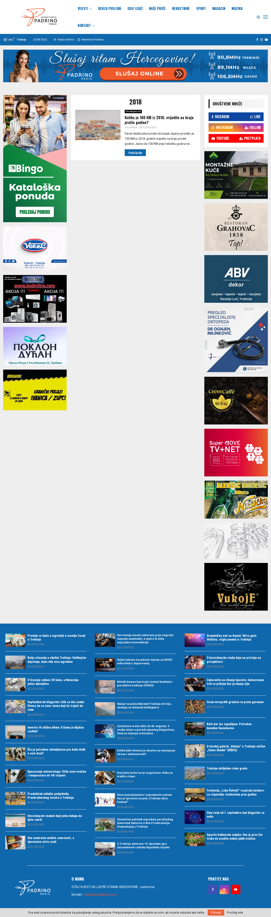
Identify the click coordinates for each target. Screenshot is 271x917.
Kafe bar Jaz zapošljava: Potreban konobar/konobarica (229, 726)
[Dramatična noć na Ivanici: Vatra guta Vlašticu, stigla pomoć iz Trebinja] (195, 640)
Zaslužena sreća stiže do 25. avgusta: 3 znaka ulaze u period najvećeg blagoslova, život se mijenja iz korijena (146, 729)
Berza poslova (109, 8)
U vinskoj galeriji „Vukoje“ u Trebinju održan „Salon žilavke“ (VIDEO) (236, 748)
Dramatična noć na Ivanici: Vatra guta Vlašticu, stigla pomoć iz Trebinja (231, 637)
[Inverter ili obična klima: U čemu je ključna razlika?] (15, 732)
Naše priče (157, 8)
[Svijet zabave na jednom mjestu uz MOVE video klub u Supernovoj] (105, 664)
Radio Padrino (65, 39)
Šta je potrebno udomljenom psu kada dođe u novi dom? (56, 751)
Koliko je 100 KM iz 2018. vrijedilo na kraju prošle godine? (159, 120)
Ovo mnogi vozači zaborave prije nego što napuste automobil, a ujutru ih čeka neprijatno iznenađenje (145, 639)
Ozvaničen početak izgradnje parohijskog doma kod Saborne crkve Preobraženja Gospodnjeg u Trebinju (145, 823)
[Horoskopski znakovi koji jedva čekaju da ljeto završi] (15, 820)
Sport (201, 8)
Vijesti (83, 8)
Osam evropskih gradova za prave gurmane (235, 701)
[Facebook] (212, 889)
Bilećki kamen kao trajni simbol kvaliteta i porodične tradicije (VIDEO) (145, 683)
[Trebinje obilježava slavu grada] (195, 773)
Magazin (218, 8)
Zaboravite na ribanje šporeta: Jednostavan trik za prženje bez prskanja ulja (235, 681)
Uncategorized (133, 111)
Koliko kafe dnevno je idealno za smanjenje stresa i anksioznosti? (146, 752)
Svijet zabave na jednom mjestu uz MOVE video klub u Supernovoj (144, 661)
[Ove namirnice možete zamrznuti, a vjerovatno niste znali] (15, 842)
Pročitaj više (235, 912)
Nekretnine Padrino (92, 39)
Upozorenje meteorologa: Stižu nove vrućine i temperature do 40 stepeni (57, 773)
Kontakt (84, 25)
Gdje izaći (135, 8)
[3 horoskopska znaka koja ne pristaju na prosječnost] (195, 662)
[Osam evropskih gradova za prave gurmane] (195, 706)
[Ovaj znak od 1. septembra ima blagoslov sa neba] (195, 817)
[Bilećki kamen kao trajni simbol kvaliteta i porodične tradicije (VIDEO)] (105, 687)
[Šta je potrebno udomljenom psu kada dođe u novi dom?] (15, 754)
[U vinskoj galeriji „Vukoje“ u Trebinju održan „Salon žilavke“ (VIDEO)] (195, 751)
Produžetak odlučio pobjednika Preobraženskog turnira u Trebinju (51, 795)
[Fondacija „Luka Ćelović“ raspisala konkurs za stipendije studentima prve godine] (195, 795)
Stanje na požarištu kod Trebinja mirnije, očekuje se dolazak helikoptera (144, 705)
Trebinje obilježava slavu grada (227, 768)
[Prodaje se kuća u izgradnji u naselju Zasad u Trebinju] (15, 640)
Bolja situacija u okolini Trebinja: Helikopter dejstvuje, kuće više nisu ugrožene (57, 659)
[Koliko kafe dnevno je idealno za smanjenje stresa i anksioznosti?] (105, 755)
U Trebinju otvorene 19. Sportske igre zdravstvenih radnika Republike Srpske (143, 845)
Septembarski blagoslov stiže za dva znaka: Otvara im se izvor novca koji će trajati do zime (56, 705)
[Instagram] (224, 889)
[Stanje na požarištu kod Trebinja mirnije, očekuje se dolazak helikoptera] (105, 709)
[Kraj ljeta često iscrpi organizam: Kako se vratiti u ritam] (105, 777)
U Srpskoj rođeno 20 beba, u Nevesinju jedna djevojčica (53, 681)
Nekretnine (181, 8)
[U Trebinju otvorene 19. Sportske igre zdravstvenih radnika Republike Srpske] (105, 849)
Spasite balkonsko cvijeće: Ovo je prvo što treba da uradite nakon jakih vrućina (235, 836)
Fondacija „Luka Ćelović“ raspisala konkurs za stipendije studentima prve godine (235, 792)
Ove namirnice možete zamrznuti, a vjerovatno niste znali (51, 839)
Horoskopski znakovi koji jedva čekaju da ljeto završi (55, 817)
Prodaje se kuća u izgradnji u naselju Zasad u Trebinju (56, 637)
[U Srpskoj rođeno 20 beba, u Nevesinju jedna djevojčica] (15, 684)
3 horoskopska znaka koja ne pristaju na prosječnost (234, 659)
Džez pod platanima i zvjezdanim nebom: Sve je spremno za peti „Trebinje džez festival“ (145, 798)
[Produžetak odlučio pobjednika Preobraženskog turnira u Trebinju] (15, 798)
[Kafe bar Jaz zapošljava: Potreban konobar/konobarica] (195, 728)
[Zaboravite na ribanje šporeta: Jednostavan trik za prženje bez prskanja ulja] (195, 684)
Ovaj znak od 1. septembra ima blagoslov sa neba (235, 814)
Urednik (132, 127)
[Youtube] (235, 889)
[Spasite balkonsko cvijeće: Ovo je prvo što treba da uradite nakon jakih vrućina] (195, 839)
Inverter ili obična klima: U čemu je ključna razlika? (56, 729)
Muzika (237, 8)
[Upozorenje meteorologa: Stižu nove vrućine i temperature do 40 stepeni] (15, 776)
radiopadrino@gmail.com (100, 894)
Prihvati (216, 912)
